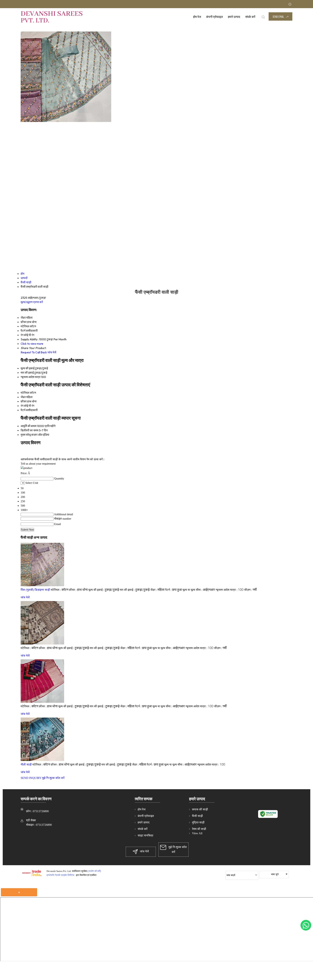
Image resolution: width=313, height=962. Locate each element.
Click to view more (32, 343)
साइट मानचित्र (145, 835)
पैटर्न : (173, 589)
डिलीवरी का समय (29, 430)
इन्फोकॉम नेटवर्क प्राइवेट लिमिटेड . (61, 875)
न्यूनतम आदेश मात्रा (31, 377)
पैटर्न (23, 410)
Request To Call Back (34, 352)
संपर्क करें (250, 16)
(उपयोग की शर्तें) (94, 871)
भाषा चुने (275, 874)
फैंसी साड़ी (197, 815)
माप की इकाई (27, 372)
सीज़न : (250, 589)
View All (197, 833)
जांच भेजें (51, 352)
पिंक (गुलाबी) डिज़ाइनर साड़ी (35, 589)
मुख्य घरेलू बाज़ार (29, 434)
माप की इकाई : (135, 589)
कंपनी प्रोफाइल (214, 16)
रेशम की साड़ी (199, 828)
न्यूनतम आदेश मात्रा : (229, 589)
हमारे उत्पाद (234, 16)
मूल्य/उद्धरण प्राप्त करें (32, 302)
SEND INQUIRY (31, 777)
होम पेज (197, 16)
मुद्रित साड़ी (198, 822)
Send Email (279, 16)
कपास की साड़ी (200, 809)
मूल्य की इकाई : (103, 589)
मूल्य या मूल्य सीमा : (199, 589)
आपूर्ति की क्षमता (29, 426)
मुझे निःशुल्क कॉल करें (53, 777)
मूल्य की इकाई (27, 368)
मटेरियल (25, 392)
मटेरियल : (59, 589)
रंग (22, 405)
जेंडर (23, 397)
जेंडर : (157, 589)
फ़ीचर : (78, 589)
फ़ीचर (24, 401)
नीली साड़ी (26, 764)
